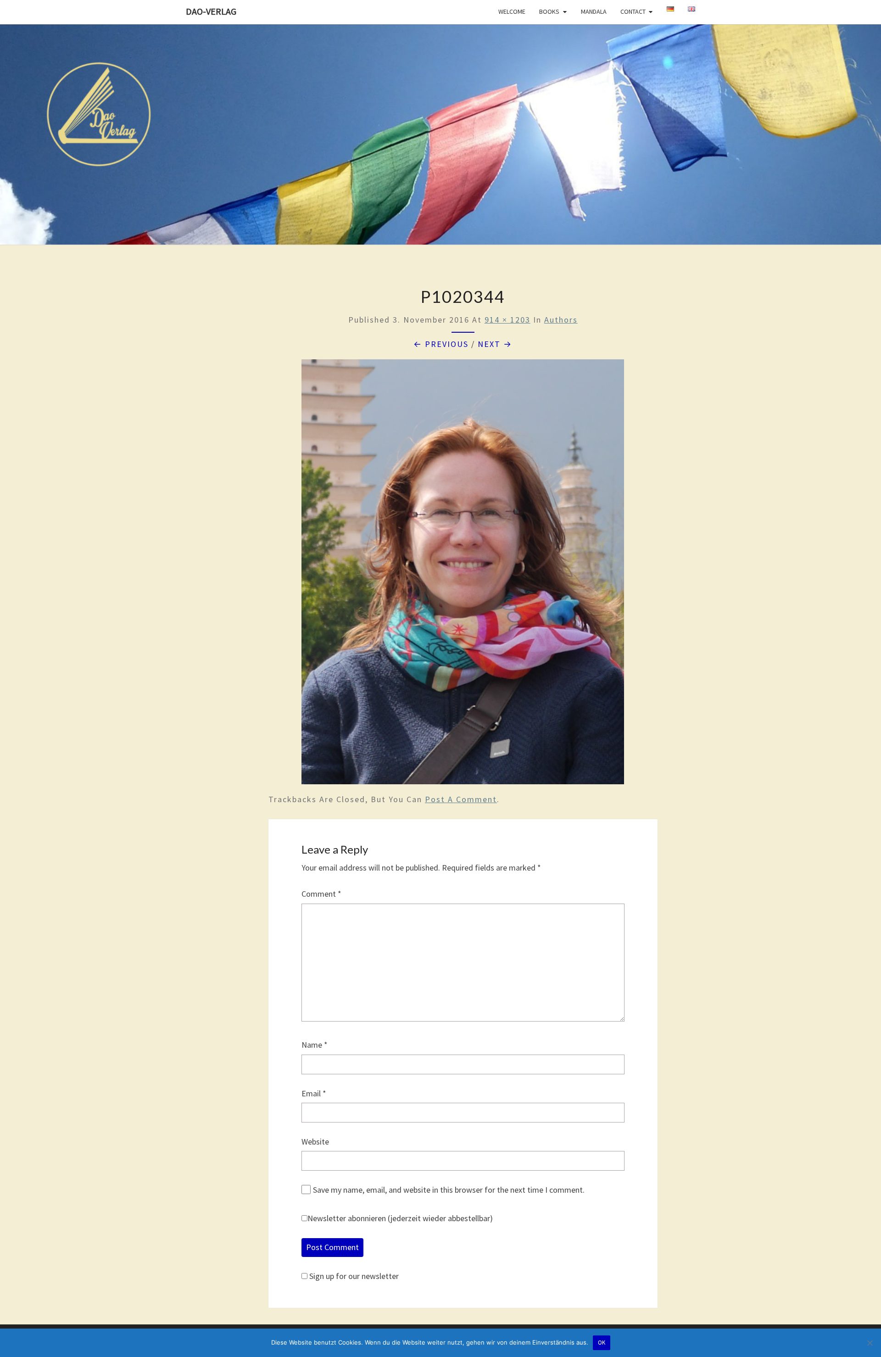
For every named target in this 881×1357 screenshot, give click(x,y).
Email (313, 1093)
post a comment (461, 799)
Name (314, 1044)
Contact (633, 11)
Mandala (594, 11)
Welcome (511, 11)
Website (315, 1141)
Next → (495, 344)
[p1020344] (462, 575)
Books (549, 11)
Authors (561, 319)
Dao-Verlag (211, 11)
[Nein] (869, 1342)
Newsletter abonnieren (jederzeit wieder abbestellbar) (400, 1218)
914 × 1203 (507, 319)
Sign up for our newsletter (354, 1276)
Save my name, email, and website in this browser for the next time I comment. (449, 1189)
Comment (321, 893)
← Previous (440, 344)
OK (601, 1342)
